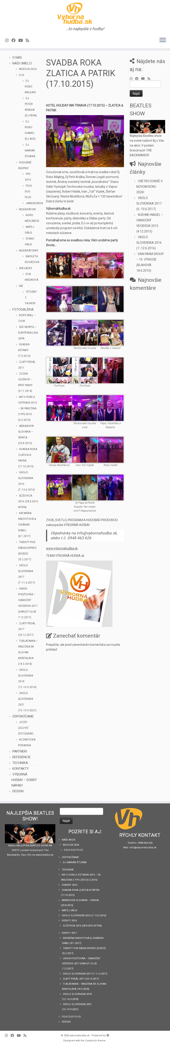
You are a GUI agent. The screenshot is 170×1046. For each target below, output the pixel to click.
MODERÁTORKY (28, 250)
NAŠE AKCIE (68, 839)
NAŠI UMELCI (22, 63)
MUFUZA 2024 (28, 69)
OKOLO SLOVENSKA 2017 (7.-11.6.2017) (85, 973)
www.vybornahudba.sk (62, 548)
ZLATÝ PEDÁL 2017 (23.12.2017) (81, 978)
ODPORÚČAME (23, 716)
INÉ (21, 286)
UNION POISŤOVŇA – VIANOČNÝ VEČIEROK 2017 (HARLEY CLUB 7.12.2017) (81, 963)
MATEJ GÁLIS (69, 910)
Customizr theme (95, 1040)
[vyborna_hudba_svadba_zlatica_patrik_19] (85, 141)
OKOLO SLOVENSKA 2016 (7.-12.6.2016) (149, 242)
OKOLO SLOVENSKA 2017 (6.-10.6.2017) (149, 203)
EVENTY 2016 (69, 920)
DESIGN (17, 791)
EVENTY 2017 (69, 933)
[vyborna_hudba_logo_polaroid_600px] (79, 593)
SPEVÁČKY (25, 268)
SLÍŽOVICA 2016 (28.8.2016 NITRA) (28, 501)
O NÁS (17, 58)
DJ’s (21, 75)
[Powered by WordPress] (107, 1034)
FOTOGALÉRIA (23, 309)
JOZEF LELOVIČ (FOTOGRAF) (25, 728)
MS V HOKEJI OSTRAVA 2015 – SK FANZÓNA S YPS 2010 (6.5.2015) (27, 408)
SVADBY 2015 (69, 885)
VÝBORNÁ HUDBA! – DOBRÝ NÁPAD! (24, 779)
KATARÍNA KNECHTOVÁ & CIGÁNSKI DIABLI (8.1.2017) (27, 525)
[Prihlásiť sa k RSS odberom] (29, 40)
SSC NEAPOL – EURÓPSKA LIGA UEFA (28, 332)
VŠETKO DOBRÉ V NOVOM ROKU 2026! (149, 186)
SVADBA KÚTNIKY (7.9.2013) (24, 350)
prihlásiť (51, 649)
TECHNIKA (20, 763)
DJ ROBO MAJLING (30, 86)
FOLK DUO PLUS (28, 191)
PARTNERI (19, 751)
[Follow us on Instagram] (8, 40)
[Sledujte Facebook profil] (15, 40)
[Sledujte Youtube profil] (22, 40)
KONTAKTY (20, 769)
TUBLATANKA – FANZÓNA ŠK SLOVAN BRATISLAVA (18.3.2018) (28, 652)
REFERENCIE (21, 757)
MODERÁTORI (27, 209)
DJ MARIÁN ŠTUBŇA (30, 150)
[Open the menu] (162, 40)
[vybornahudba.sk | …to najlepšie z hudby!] (85, 13)
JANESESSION (34, 203)
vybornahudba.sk (80, 1035)
